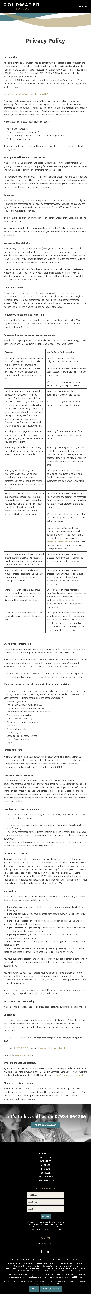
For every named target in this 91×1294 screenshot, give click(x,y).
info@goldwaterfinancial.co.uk (61, 541)
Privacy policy (51, 1289)
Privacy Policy (45, 1177)
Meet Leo (45, 1165)
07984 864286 (70, 1116)
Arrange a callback (45, 1125)
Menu (84, 6)
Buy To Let (45, 1157)
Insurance (45, 1161)
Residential (45, 1153)
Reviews (45, 1169)
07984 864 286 (21, 1048)
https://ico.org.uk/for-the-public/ (69, 1075)
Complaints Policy (45, 1181)
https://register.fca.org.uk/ (16, 1268)
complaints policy (24, 1055)
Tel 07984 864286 (45, 1243)
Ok (33, 1289)
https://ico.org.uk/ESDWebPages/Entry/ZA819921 (27, 94)
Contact (45, 1173)
